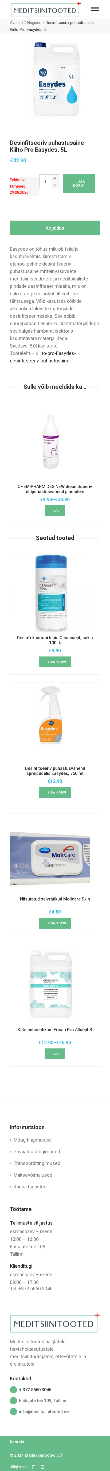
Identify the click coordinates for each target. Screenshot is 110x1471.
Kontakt (17, 1442)
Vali (57, 511)
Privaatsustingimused (37, 1151)
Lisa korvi (79, 184)
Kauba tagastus (30, 1186)
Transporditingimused (37, 1163)
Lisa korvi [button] (57, 662)
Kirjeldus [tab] (55, 228)
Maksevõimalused (33, 1175)
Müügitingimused (32, 1140)
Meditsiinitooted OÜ (43, 1455)
